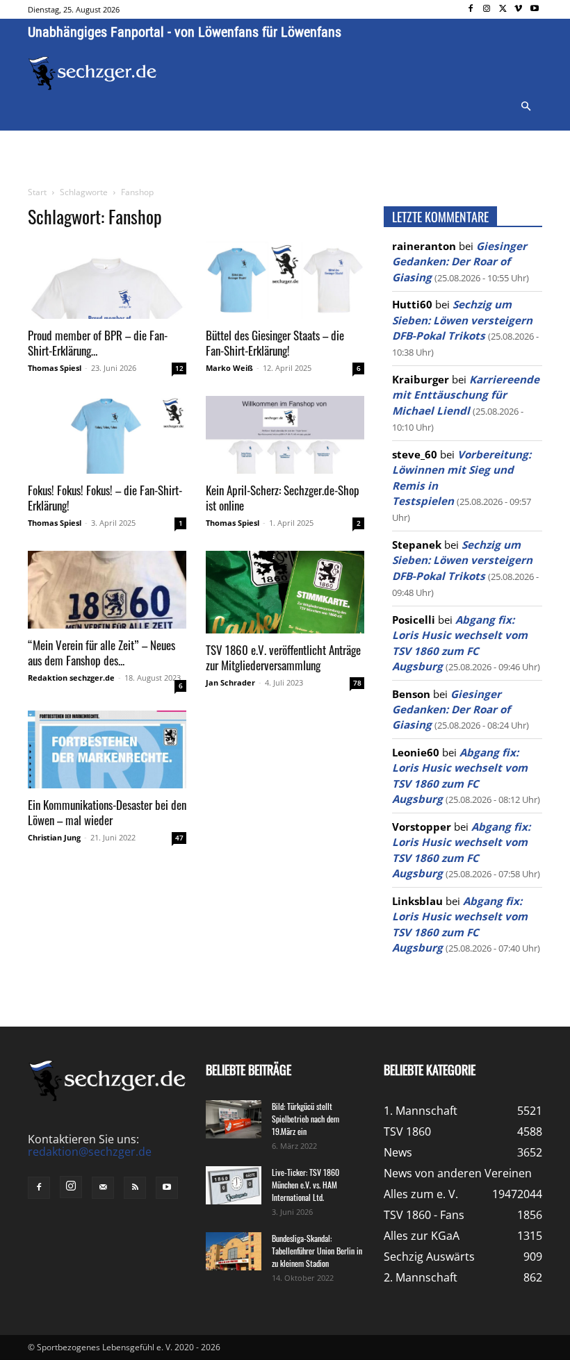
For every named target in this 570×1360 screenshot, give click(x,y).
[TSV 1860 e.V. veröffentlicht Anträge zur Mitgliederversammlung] (285, 592)
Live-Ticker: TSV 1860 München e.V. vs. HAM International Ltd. (305, 1184)
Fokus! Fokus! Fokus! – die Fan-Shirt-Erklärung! (105, 497)
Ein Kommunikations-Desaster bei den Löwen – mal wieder (107, 812)
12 (179, 368)
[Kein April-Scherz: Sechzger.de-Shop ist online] (285, 435)
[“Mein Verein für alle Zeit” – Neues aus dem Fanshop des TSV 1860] (107, 590)
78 (357, 683)
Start (37, 192)
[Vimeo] (518, 9)
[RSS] (135, 1188)
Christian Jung (54, 837)
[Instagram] (487, 9)
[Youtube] (534, 9)
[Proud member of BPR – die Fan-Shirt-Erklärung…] (107, 281)
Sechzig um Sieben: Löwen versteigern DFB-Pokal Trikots (462, 319)
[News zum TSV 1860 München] (92, 73)
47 (179, 838)
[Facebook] (471, 9)
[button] (525, 107)
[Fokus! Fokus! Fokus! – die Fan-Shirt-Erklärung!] (107, 435)
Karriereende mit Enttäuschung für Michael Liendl (465, 394)
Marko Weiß (229, 368)
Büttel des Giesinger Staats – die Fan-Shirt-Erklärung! (275, 342)
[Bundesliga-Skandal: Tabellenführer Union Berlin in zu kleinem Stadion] (233, 1251)
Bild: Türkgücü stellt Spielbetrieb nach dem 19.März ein (305, 1118)
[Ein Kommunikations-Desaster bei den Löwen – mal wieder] (107, 749)
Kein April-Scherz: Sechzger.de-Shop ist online (282, 497)
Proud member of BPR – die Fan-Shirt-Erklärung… (98, 342)
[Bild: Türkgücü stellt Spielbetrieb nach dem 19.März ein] (233, 1119)
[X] (503, 9)
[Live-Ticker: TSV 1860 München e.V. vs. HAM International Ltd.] (233, 1185)
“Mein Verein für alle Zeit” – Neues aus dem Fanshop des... (101, 652)
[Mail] (103, 1188)
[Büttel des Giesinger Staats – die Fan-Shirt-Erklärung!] (285, 281)
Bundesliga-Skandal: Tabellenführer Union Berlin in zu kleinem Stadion (317, 1250)
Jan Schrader (230, 682)
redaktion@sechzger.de (90, 1151)
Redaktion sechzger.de (71, 677)
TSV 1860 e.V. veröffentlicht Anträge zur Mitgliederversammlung (283, 657)
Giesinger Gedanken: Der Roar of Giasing (459, 261)
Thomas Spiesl (54, 368)
